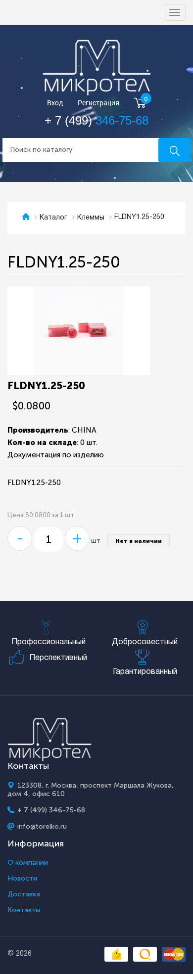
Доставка (23, 894)
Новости (22, 879)
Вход (55, 103)
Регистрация (98, 103)
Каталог (53, 218)
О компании (27, 863)
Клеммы (90, 218)
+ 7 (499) (96, 120)
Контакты (23, 910)
